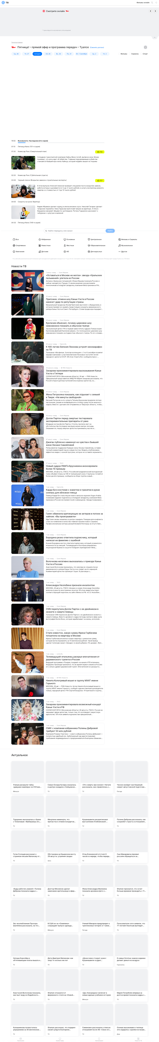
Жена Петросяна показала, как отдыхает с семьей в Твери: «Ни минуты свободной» (73, 396)
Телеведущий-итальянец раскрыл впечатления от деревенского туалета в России (73, 658)
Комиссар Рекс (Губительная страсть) (33, 175)
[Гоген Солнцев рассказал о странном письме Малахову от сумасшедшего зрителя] (27, 847)
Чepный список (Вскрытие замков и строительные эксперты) (42, 180)
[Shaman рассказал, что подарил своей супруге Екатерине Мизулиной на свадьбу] (62, 1020)
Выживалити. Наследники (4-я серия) (33, 141)
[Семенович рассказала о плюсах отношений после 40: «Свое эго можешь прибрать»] (97, 1020)
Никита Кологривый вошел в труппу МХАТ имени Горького (72, 682)
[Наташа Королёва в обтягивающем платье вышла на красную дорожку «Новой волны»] (27, 951)
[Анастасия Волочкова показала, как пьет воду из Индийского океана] (27, 985)
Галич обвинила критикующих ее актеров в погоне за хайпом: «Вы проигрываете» (74, 515)
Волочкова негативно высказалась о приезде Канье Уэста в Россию (73, 562)
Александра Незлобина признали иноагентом (70, 585)
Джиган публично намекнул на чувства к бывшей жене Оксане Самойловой (72, 443)
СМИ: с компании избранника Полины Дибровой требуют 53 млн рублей (72, 729)
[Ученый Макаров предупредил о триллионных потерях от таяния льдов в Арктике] (97, 916)
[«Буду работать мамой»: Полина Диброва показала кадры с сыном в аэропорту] (27, 881)
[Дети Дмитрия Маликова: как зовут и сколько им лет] (62, 951)
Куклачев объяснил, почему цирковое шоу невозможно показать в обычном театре (69, 324)
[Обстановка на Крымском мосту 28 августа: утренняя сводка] (62, 847)
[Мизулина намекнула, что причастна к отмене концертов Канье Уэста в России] (62, 812)
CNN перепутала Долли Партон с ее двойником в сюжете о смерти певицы (72, 610)
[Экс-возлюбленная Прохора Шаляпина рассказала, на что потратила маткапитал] (27, 916)
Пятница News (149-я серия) (29, 223)
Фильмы (124, 54)
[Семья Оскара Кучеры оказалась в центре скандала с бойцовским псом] (62, 777)
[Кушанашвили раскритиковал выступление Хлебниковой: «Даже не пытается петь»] (97, 812)
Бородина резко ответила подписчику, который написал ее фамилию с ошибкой (71, 539)
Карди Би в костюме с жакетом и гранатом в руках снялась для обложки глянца (73, 491)
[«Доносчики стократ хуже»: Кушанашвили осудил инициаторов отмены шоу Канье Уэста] (97, 951)
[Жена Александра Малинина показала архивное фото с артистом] (97, 881)
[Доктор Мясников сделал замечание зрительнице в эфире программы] (62, 881)
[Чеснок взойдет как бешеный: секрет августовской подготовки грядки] (131, 777)
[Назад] (151, 11)
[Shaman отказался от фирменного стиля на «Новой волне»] (62, 985)
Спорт (145, 54)
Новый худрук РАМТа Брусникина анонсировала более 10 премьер (71, 467)
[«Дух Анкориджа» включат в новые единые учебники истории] (97, 985)
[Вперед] (155, 11)
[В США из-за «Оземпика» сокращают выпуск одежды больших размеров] (62, 916)
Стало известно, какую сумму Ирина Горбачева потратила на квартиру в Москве (71, 634)
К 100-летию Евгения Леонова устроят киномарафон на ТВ (74, 348)
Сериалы (135, 54)
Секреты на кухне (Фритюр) (29, 202)
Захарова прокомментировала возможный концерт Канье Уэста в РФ (73, 705)
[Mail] (3, 2)
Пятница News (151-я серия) (29, 147)
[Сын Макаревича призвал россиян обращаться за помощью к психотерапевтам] (131, 847)
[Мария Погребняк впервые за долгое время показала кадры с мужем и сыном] (131, 985)
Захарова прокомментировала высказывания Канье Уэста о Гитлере (73, 372)
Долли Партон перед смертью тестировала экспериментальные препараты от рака (69, 419)
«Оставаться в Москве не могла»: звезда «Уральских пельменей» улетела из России (74, 276)
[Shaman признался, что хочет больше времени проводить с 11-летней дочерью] (131, 881)
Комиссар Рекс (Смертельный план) (32, 151)
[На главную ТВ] (7, 2)
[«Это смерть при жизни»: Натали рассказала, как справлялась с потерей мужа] (97, 777)
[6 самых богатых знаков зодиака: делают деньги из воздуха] (131, 951)
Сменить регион (96, 47)
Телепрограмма (16, 42)
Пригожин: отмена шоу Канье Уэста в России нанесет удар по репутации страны (70, 300)
